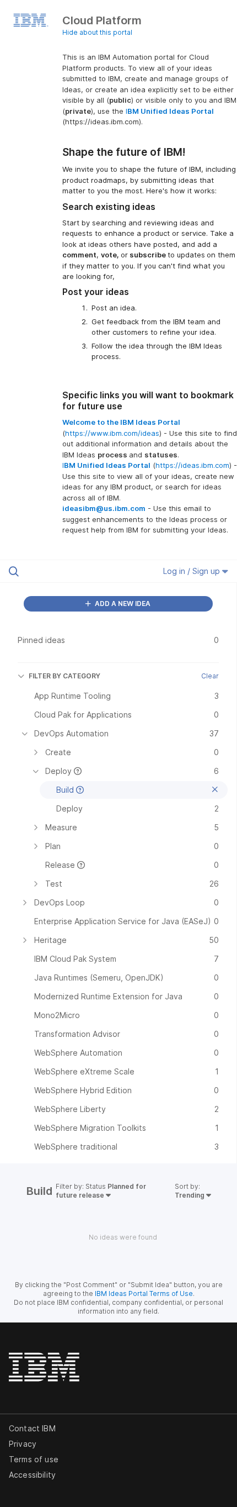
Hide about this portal (97, 32)
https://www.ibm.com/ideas (112, 433)
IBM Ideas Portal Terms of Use (144, 1293)
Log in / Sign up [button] (192, 571)
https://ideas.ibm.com (192, 465)
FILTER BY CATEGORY (64, 676)
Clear (210, 676)
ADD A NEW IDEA (121, 603)
